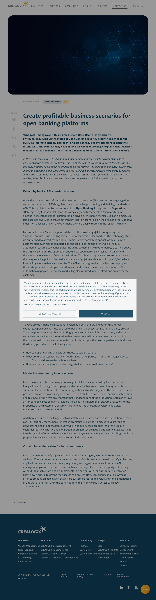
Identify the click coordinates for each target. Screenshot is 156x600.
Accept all (106, 314)
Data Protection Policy (33, 304)
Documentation (60, 304)
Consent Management (50, 314)
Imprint (49, 304)
